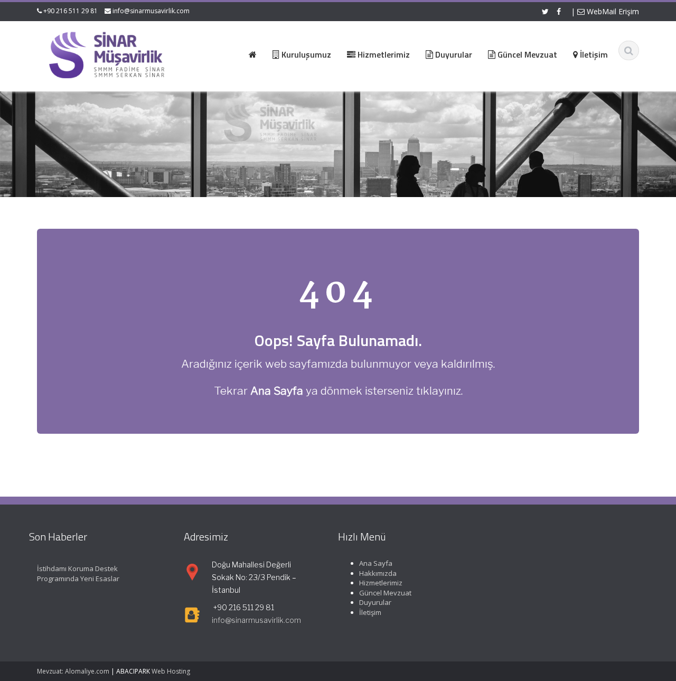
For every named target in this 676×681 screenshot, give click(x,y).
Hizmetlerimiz (380, 582)
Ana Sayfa (375, 563)
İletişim (370, 612)
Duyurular (375, 603)
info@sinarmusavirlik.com (151, 10)
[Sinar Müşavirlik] (106, 54)
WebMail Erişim (612, 11)
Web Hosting (171, 671)
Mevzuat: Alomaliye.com (73, 671)
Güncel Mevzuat (385, 593)
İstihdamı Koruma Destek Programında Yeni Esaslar (78, 573)
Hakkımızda (378, 573)
